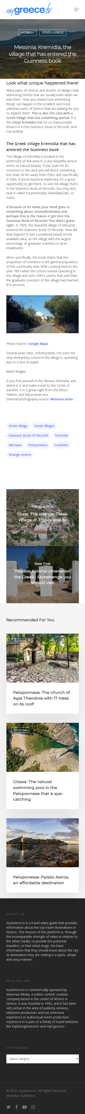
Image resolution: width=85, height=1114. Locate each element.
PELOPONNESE (53, 32)
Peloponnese (38, 445)
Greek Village (18, 426)
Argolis (20, 825)
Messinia (27, 32)
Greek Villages (44, 426)
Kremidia (61, 435)
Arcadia (20, 640)
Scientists (61, 445)
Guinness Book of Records (28, 435)
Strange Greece (20, 454)
